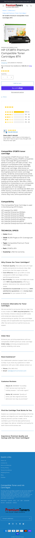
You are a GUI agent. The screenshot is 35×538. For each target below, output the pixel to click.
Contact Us (4, 463)
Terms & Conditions (6, 470)
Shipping (4, 62)
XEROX (15, 502)
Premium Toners (19, 536)
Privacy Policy (5, 467)
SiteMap (3, 477)
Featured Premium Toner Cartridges (14, 13)
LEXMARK (26, 500)
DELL (14, 500)
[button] (3, 6)
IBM (21, 500)
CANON (10, 500)
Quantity (3, 74)
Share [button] (5, 97)
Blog (2, 475)
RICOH (3, 502)
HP (18, 500)
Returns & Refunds (6, 465)
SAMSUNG (9, 502)
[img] (12, 130)
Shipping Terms (5, 472)
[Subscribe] (29, 519)
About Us (3, 460)
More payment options (17, 92)
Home (4, 10)
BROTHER (3, 500)
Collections (11, 10)
